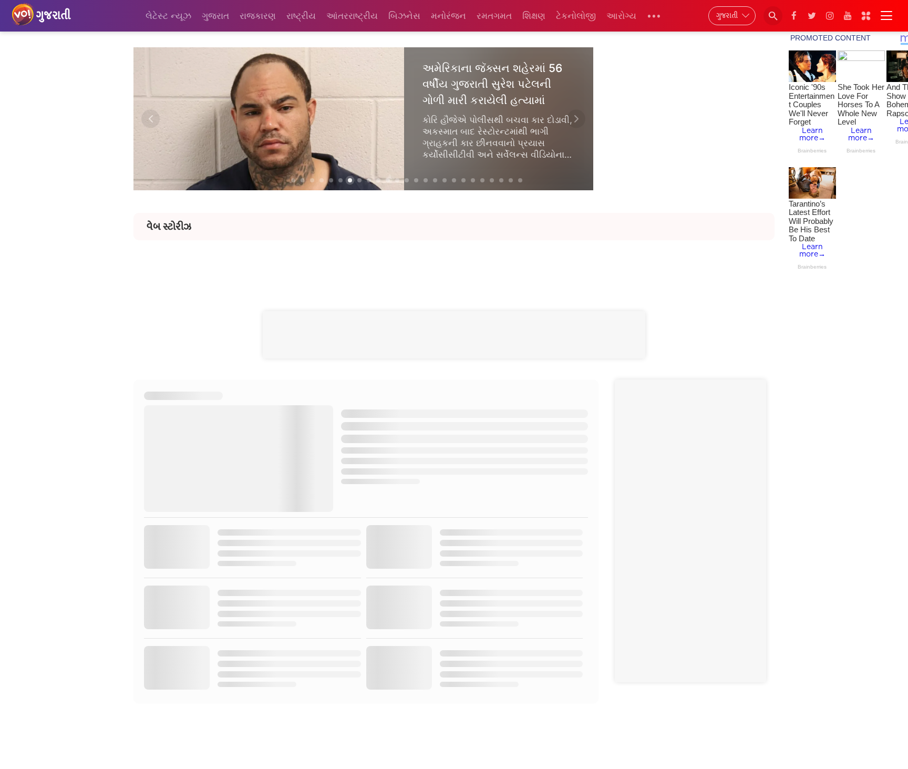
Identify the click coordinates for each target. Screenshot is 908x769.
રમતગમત (494, 16)
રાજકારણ (258, 16)
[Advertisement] (454, 264)
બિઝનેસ (404, 16)
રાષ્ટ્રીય (301, 16)
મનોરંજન (448, 16)
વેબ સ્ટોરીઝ (169, 226)
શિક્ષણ (533, 16)
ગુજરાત (215, 16)
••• (654, 16)
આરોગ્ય (621, 16)
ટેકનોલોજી (576, 16)
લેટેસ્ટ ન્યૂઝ (168, 16)
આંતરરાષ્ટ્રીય (352, 16)
